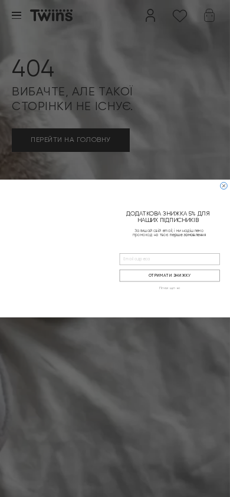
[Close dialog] (224, 186)
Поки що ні (169, 288)
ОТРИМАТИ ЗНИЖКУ (170, 276)
